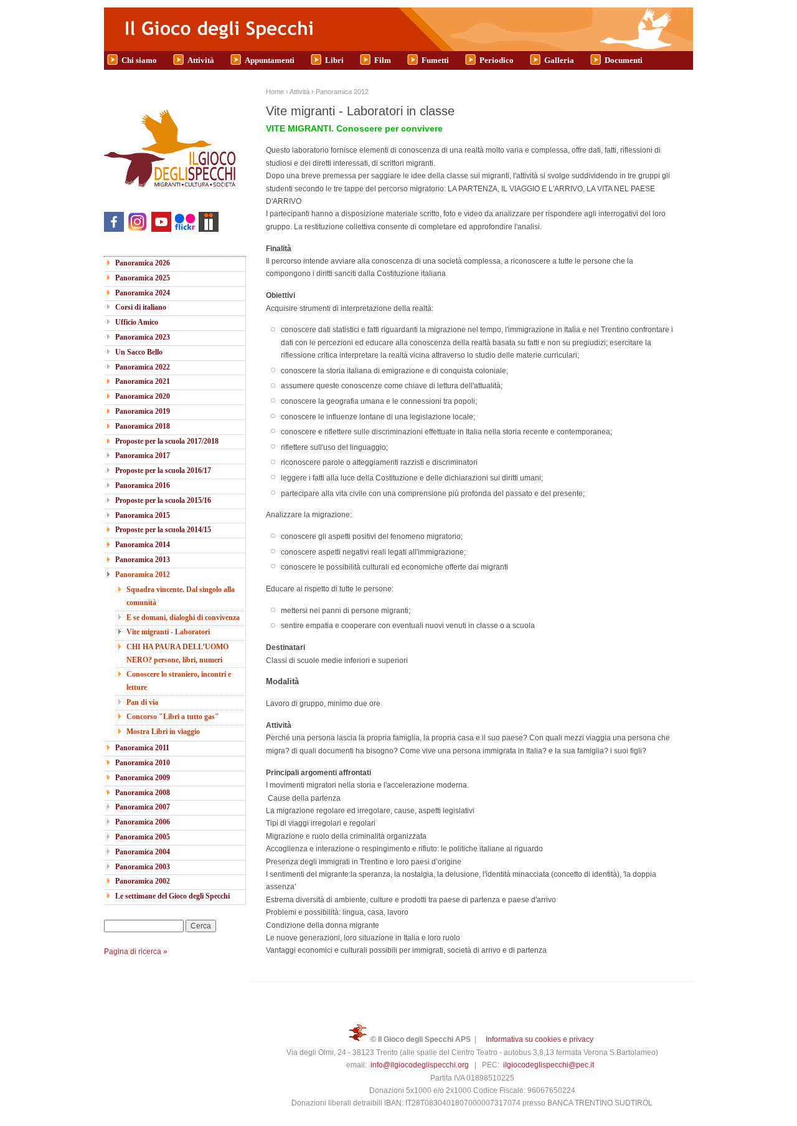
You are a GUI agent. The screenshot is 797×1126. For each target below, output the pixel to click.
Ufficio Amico (136, 322)
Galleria (559, 60)
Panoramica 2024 (142, 293)
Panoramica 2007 (142, 807)
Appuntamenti (270, 60)
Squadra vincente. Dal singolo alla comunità (180, 595)
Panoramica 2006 (142, 822)
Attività (200, 60)
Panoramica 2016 (142, 485)
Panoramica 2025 (142, 278)
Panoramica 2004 (142, 851)
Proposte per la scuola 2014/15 (163, 529)
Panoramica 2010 (142, 762)
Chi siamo (139, 60)
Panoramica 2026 (142, 263)
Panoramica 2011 (142, 747)
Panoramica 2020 (142, 396)
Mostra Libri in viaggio (163, 731)
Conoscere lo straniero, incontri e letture (178, 680)
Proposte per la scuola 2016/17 (163, 470)
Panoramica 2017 (142, 455)
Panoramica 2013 (142, 559)
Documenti (624, 60)
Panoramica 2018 (142, 426)
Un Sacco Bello (139, 352)
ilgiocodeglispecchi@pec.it (548, 1065)
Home (275, 91)
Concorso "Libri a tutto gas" (172, 716)
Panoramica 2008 (142, 792)
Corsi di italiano (140, 307)
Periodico (496, 60)
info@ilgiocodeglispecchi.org (419, 1065)
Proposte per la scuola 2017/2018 (167, 441)
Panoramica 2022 (142, 367)
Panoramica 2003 (142, 866)
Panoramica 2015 (142, 515)
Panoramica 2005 (142, 837)
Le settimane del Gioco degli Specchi (172, 896)
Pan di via (142, 702)
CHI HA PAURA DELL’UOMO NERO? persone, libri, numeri (177, 653)
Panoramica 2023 (142, 337)
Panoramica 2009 (142, 777)
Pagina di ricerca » (135, 951)
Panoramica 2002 (142, 881)
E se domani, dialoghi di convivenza (183, 617)
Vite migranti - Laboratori (168, 631)
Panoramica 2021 (142, 381)
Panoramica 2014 (142, 544)
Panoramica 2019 (142, 411)
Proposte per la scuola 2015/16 (163, 500)
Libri (334, 60)
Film (382, 60)
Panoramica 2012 (142, 574)
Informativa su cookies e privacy (539, 1039)
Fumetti (435, 60)
